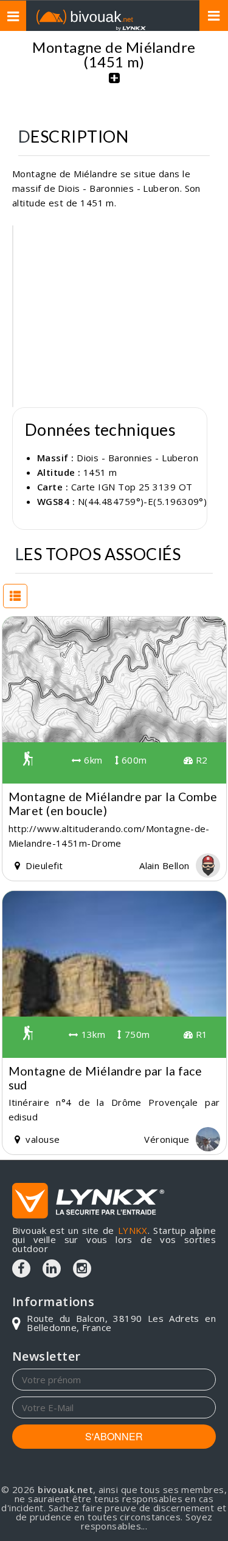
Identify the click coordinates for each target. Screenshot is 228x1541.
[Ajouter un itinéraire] (114, 84)
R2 (200, 760)
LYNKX (133, 1230)
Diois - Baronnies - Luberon (137, 458)
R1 (200, 1034)
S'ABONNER (114, 1436)
